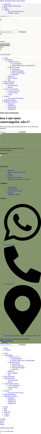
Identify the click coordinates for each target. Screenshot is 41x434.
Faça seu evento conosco (16, 11)
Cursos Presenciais (14, 91)
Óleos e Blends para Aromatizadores (23, 65)
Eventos (10, 192)
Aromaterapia (12, 187)
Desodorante (16, 69)
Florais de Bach (13, 85)
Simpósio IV (12, 109)
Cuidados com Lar (14, 62)
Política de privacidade (15, 177)
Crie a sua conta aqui (6, 431)
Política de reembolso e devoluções (19, 179)
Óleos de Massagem (18, 73)
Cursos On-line (13, 93)
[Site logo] (9, 30)
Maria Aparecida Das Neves (17, 172)
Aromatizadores (17, 63)
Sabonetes (15, 74)
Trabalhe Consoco (13, 13)
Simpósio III (12, 107)
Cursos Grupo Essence (15, 191)
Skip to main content (18, 1)
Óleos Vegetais (12, 78)
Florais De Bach (13, 189)
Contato (10, 176)
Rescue (10, 87)
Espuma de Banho (17, 71)
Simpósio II (11, 105)
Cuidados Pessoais (14, 67)
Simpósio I (11, 104)
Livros (10, 94)
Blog (9, 174)
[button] (0, 433)
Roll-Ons (11, 76)
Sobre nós (11, 170)
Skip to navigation (6, 1)
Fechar (2, 421)
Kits (9, 80)
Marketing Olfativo (14, 194)
